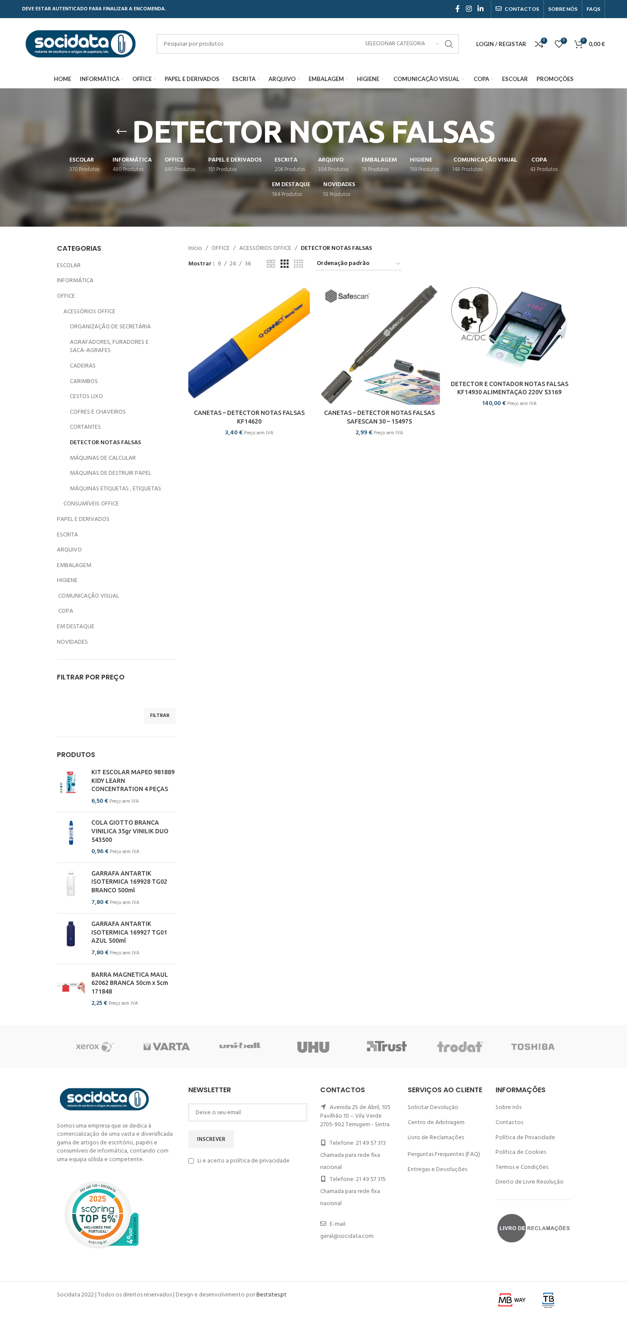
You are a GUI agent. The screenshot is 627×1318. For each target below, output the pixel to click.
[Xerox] (93, 1046)
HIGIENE (67, 581)
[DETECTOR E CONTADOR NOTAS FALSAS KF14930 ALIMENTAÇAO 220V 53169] (509, 330)
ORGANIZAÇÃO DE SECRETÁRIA (110, 327)
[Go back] (121, 131)
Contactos (509, 1123)
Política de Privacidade (525, 1138)
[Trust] (387, 1046)
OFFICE (66, 296)
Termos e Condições (522, 1167)
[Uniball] (240, 1046)
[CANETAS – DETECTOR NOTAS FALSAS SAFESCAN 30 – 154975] (379, 344)
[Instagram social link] (468, 9)
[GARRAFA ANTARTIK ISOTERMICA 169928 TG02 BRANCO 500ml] (71, 888)
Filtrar (159, 715)
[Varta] (166, 1046)
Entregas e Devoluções (437, 1170)
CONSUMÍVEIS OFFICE (91, 504)
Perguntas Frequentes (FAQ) (444, 1154)
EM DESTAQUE (75, 627)
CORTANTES (85, 427)
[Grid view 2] (271, 264)
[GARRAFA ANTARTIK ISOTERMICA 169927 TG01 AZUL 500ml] (71, 938)
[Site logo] (80, 44)
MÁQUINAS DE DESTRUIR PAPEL (110, 473)
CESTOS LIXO (86, 397)
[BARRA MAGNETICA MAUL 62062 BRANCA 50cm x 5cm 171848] (71, 989)
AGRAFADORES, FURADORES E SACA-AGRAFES (109, 346)
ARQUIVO (69, 550)
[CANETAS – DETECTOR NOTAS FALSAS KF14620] (249, 344)
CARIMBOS (84, 381)
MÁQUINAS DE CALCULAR (103, 458)
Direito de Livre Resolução (530, 1182)
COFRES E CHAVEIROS (98, 412)
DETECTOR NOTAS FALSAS (105, 443)
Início (195, 248)
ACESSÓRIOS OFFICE (89, 312)
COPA (65, 611)
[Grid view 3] (285, 264)
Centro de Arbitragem (436, 1123)
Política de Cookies (521, 1152)
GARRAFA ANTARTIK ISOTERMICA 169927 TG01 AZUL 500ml (129, 932)
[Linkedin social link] (480, 9)
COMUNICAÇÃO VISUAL (88, 596)
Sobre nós (508, 1107)
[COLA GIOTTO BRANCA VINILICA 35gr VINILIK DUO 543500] (71, 837)
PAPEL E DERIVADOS (83, 519)
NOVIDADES (72, 642)
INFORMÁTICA (75, 281)
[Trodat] (460, 1046)
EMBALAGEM (74, 565)
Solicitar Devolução (433, 1107)
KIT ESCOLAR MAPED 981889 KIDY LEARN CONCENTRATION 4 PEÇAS (133, 780)
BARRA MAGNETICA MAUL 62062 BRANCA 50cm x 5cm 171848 (129, 983)
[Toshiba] (533, 1046)
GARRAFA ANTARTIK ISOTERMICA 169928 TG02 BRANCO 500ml (129, 882)
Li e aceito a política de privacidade (243, 1161)
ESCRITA (67, 535)
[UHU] (313, 1046)
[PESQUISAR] (449, 44)
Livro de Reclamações (436, 1138)
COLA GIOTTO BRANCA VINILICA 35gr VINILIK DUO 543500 (129, 831)
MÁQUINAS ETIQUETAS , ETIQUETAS (115, 489)
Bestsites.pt (271, 1295)
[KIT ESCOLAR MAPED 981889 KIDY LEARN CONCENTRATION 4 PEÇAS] (71, 786)
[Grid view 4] (298, 264)
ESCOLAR (69, 266)
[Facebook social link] (457, 9)
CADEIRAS (83, 366)
